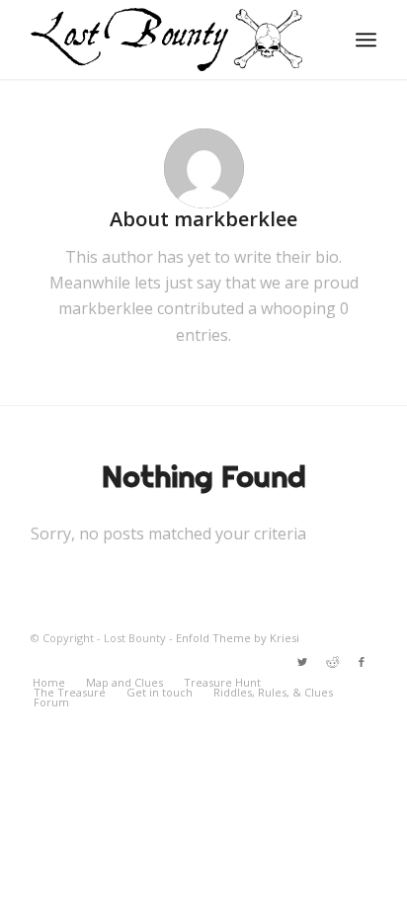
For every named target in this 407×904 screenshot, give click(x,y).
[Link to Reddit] (332, 662)
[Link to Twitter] (302, 662)
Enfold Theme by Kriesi (237, 637)
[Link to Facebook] (361, 662)
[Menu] (366, 39)
